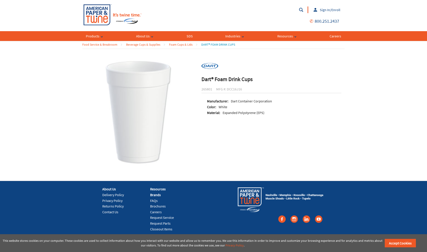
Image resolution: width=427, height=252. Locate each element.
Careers (156, 212)
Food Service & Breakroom (99, 45)
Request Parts (160, 223)
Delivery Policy (113, 195)
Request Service (162, 217)
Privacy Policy (112, 200)
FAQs (154, 200)
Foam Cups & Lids (181, 45)
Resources (158, 189)
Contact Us (110, 212)
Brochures (158, 206)
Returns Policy (113, 206)
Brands (155, 195)
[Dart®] (209, 65)
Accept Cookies (400, 243)
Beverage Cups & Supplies (143, 45)
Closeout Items (161, 229)
